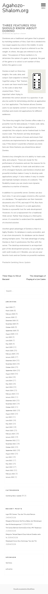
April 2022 (9, 467)
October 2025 (10, 327)
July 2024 (9, 377)
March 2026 (9, 311)
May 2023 (9, 424)
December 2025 (11, 321)
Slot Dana (9, 563)
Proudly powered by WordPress (24, 589)
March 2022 (9, 470)
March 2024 (9, 390)
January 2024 (10, 397)
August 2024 (10, 374)
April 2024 (9, 387)
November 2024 (11, 364)
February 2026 (10, 314)
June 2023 (9, 420)
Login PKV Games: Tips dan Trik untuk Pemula (20, 514)
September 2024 (11, 370)
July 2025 (9, 337)
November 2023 (11, 404)
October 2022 (10, 447)
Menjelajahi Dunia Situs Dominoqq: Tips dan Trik (21, 541)
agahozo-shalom (19, 33)
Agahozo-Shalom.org (15, 8)
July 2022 (9, 457)
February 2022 (10, 474)
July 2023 (9, 417)
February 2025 (10, 354)
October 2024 (10, 367)
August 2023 (10, 414)
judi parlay (9, 569)
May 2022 (9, 464)
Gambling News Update (21, 262)
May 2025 (9, 344)
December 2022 (11, 440)
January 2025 (10, 357)
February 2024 (10, 394)
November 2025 (11, 324)
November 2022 (11, 444)
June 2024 (9, 381)
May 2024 (9, 384)
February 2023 (10, 434)
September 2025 (11, 331)
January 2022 (10, 477)
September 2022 (11, 450)
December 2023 (11, 401)
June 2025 (9, 341)
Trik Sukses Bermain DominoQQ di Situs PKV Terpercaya (23, 528)
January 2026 (10, 317)
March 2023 (9, 431)
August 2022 (10, 454)
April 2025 (9, 347)
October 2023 (10, 407)
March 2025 (9, 351)
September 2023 (11, 410)
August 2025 (10, 334)
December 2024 (11, 361)
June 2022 (9, 460)
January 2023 (10, 437)
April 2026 (9, 307)
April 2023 (9, 427)
